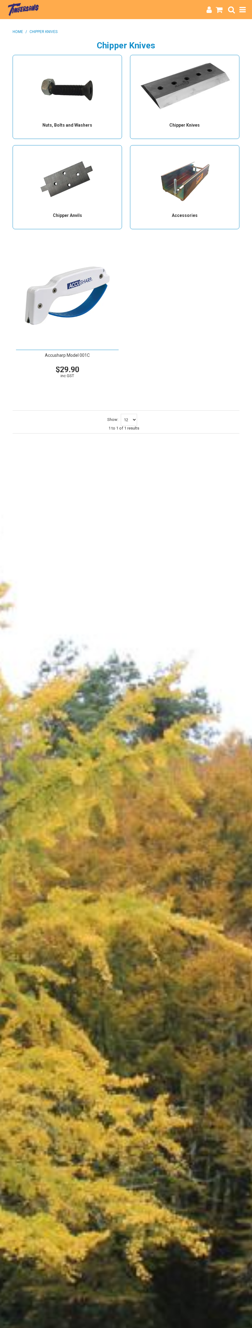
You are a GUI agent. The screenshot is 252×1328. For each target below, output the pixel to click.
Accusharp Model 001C (67, 355)
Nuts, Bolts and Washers (67, 125)
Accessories (185, 215)
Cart (79, 385)
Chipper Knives (184, 125)
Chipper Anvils (67, 215)
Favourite (66, 382)
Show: (112, 419)
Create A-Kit (66, 392)
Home (18, 32)
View (54, 385)
